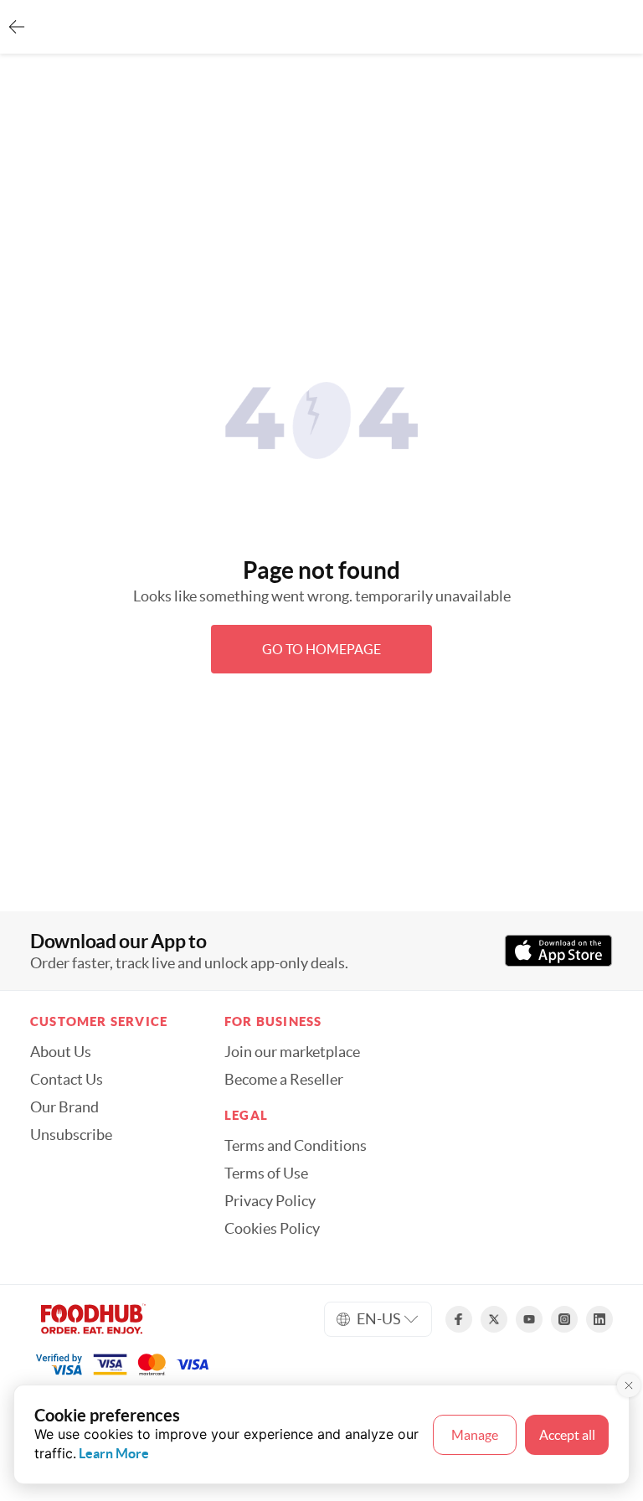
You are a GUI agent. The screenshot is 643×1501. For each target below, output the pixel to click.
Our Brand (64, 1107)
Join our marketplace (292, 1052)
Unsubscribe (71, 1135)
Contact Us (66, 1079)
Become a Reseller (283, 1079)
